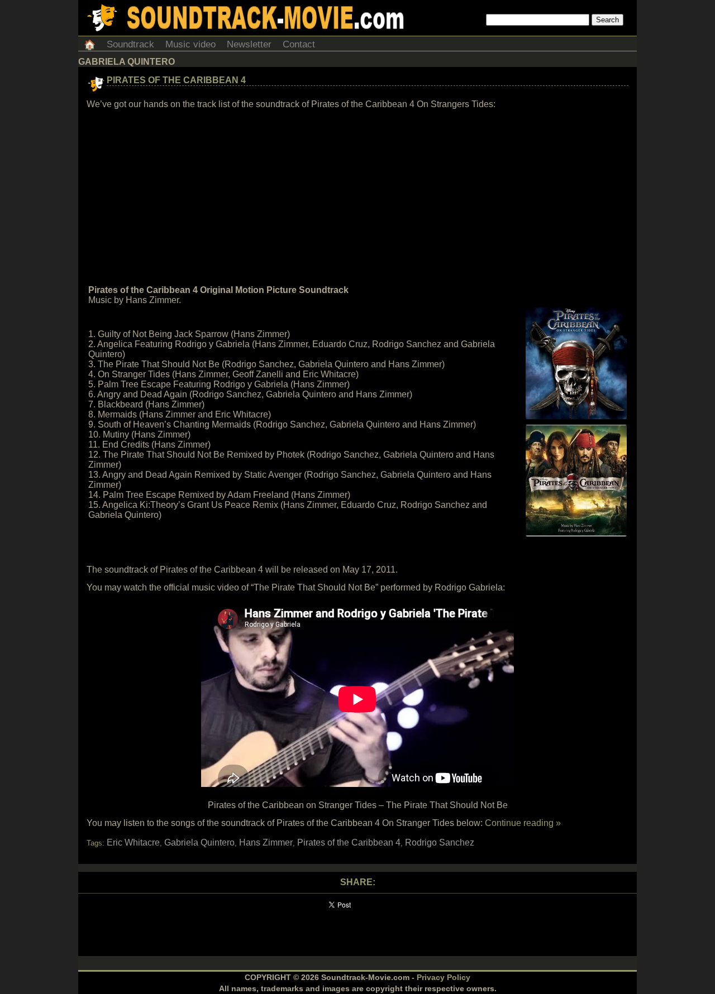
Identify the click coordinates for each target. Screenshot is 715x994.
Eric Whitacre (133, 842)
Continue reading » (523, 823)
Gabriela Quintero (199, 842)
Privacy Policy (443, 977)
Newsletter (249, 44)
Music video (190, 44)
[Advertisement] (357, 197)
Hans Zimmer (266, 842)
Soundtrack (130, 44)
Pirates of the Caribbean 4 (176, 80)
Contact (299, 44)
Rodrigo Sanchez (439, 842)
